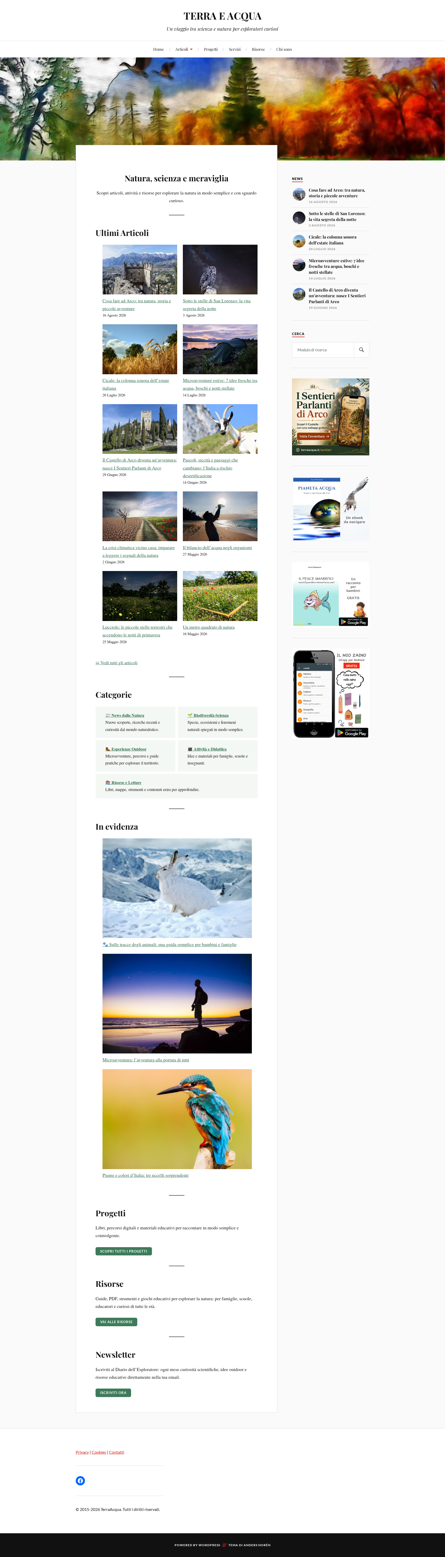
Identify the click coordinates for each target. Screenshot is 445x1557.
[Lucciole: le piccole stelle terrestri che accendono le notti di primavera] (139, 597)
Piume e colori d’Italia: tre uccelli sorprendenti (145, 1175)
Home (158, 49)
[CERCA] (361, 350)
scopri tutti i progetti (123, 1251)
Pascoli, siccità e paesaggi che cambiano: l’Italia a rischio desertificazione (210, 468)
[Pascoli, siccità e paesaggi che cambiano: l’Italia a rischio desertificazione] (220, 430)
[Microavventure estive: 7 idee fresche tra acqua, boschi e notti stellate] (220, 350)
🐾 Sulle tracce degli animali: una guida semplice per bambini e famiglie (169, 944)
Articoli (181, 49)
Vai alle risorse (116, 1322)
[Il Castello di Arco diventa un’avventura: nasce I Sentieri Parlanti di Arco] (139, 430)
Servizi (235, 49)
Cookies (99, 1452)
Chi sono (284, 49)
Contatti (116, 1452)
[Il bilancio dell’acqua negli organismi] (220, 517)
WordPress (209, 1545)
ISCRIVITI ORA (113, 1393)
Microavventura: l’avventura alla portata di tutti (145, 1060)
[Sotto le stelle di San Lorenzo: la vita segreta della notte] (220, 271)
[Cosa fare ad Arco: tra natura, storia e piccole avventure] (139, 271)
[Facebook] (80, 1480)
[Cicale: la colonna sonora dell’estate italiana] (139, 350)
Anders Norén (257, 1545)
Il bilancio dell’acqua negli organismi (217, 547)
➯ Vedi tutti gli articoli (117, 662)
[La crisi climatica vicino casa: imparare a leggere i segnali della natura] (139, 517)
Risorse (258, 49)
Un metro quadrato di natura (209, 627)
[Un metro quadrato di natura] (220, 597)
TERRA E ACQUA (223, 15)
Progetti (211, 49)
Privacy (82, 1452)
